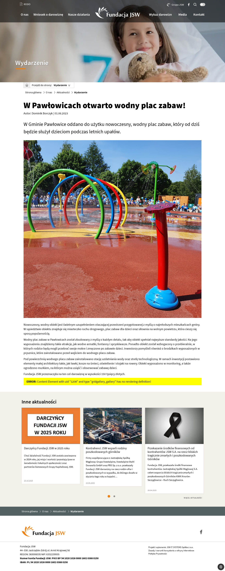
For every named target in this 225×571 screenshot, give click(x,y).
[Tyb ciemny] (202, 3)
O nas (49, 92)
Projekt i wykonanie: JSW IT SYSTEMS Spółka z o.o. (170, 547)
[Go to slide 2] (115, 496)
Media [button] (182, 14)
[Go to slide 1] (109, 496)
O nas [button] (24, 14)
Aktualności (63, 92)
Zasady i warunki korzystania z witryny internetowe (171, 550)
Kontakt (198, 14)
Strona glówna (33, 92)
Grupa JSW (178, 4)
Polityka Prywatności (157, 553)
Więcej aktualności (193, 498)
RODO (27, 4)
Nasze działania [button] (79, 14)
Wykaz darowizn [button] (160, 14)
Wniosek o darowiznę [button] (48, 14)
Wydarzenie (60, 85)
